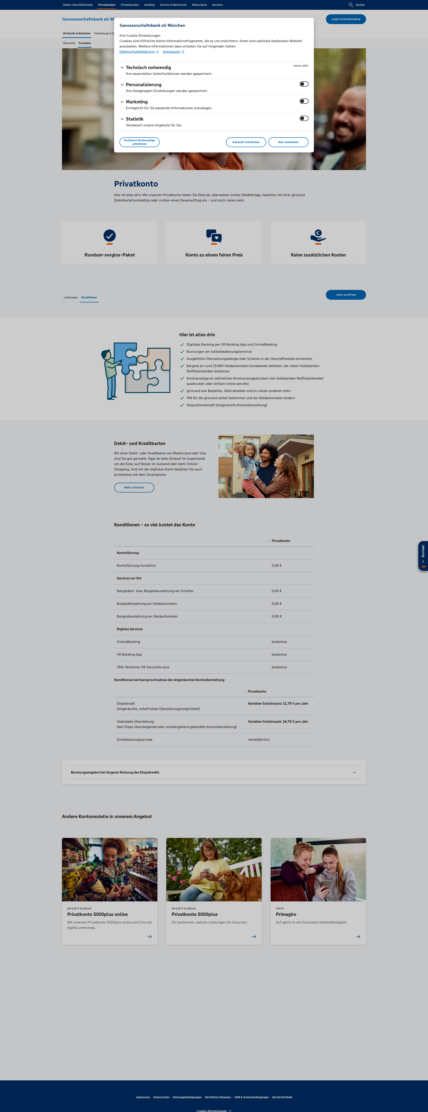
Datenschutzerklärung (137, 51)
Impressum (171, 51)
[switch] (304, 84)
